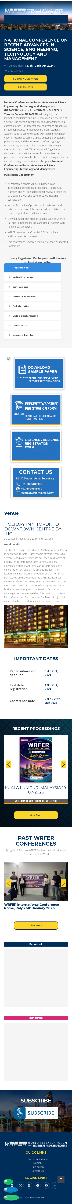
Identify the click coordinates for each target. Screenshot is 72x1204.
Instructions (20, 286)
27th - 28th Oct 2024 (40, 65)
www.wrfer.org (37, 1197)
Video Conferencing (25, 315)
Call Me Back (25, 87)
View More (36, 815)
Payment (37, 1163)
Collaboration (21, 306)
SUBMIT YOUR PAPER (25, 78)
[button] (63, 764)
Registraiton (21, 267)
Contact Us (20, 325)
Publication (38, 1167)
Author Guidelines (24, 296)
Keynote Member (24, 335)
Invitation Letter (23, 277)
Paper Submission (38, 1159)
